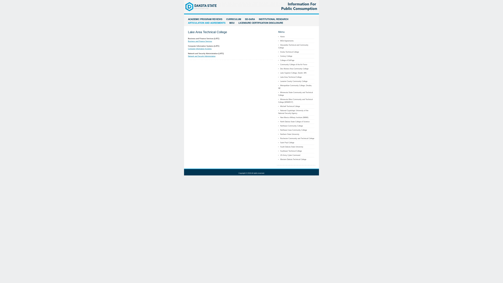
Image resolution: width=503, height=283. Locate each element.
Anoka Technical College (289, 52)
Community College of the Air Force (293, 65)
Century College (286, 56)
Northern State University (289, 134)
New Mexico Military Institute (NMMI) (294, 117)
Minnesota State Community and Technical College (295, 93)
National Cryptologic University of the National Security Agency (293, 112)
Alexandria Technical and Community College (293, 46)
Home (282, 37)
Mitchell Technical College (290, 106)
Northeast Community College (291, 126)
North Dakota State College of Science (295, 122)
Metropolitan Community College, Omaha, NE (295, 87)
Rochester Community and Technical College (297, 138)
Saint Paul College (287, 143)
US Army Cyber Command (290, 155)
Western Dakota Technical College (293, 159)
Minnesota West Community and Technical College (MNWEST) (295, 100)
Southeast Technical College (291, 151)
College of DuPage (287, 60)
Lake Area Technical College (291, 77)
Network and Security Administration (201, 56)
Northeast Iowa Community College (293, 130)
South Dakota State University (291, 147)
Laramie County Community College (293, 81)
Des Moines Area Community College (294, 69)
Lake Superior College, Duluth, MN (293, 73)
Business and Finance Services (200, 41)
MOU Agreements (287, 41)
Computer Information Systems (200, 49)
